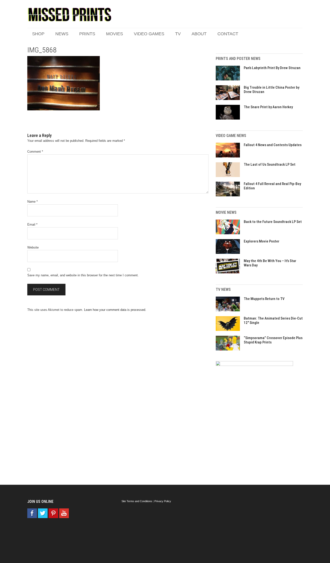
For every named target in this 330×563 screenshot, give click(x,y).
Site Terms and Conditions (137, 501)
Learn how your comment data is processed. (115, 310)
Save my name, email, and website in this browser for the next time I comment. (83, 275)
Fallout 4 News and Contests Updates (272, 145)
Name (32, 201)
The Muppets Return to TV (264, 299)
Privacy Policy (162, 501)
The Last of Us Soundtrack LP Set (269, 164)
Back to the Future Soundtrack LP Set (273, 222)
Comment (35, 151)
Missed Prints (69, 14)
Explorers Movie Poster (261, 241)
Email (32, 224)
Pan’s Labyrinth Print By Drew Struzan (272, 68)
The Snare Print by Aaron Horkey (268, 107)
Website (33, 247)
